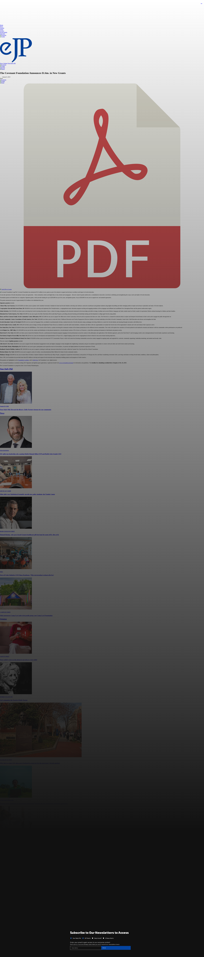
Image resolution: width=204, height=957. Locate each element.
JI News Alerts (109, 938)
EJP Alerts (88, 938)
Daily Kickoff (97, 938)
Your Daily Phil (77, 938)
